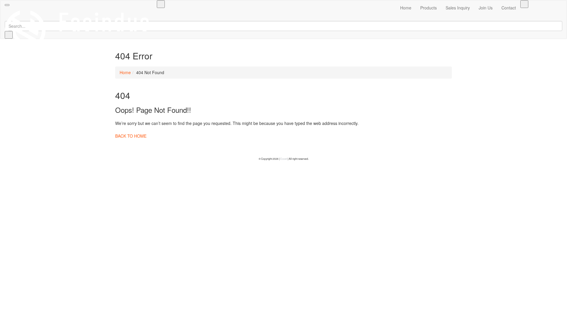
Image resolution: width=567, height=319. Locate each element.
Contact (508, 8)
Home (405, 8)
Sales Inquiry (458, 8)
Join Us (486, 8)
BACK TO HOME (130, 136)
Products (428, 8)
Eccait (283, 158)
